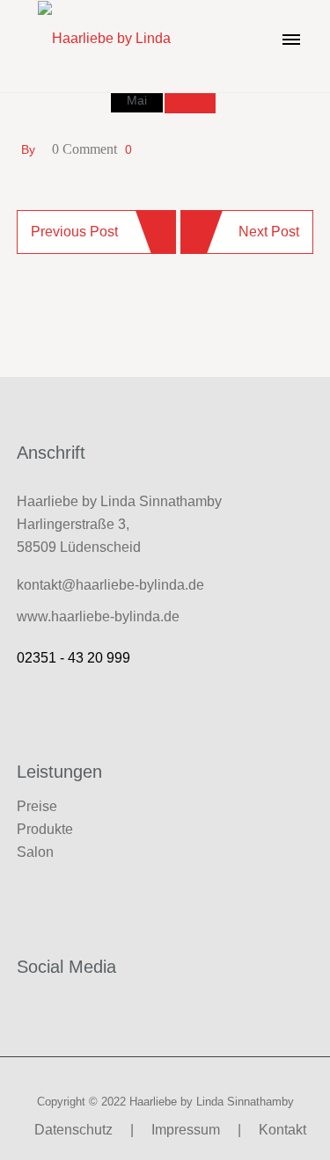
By (28, 149)
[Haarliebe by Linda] (105, 38)
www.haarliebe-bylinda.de (98, 616)
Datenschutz (73, 1129)
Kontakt (282, 1129)
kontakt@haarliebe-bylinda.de (110, 584)
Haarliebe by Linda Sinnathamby (211, 1101)
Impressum (185, 1129)
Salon (35, 852)
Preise (37, 806)
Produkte (45, 829)
